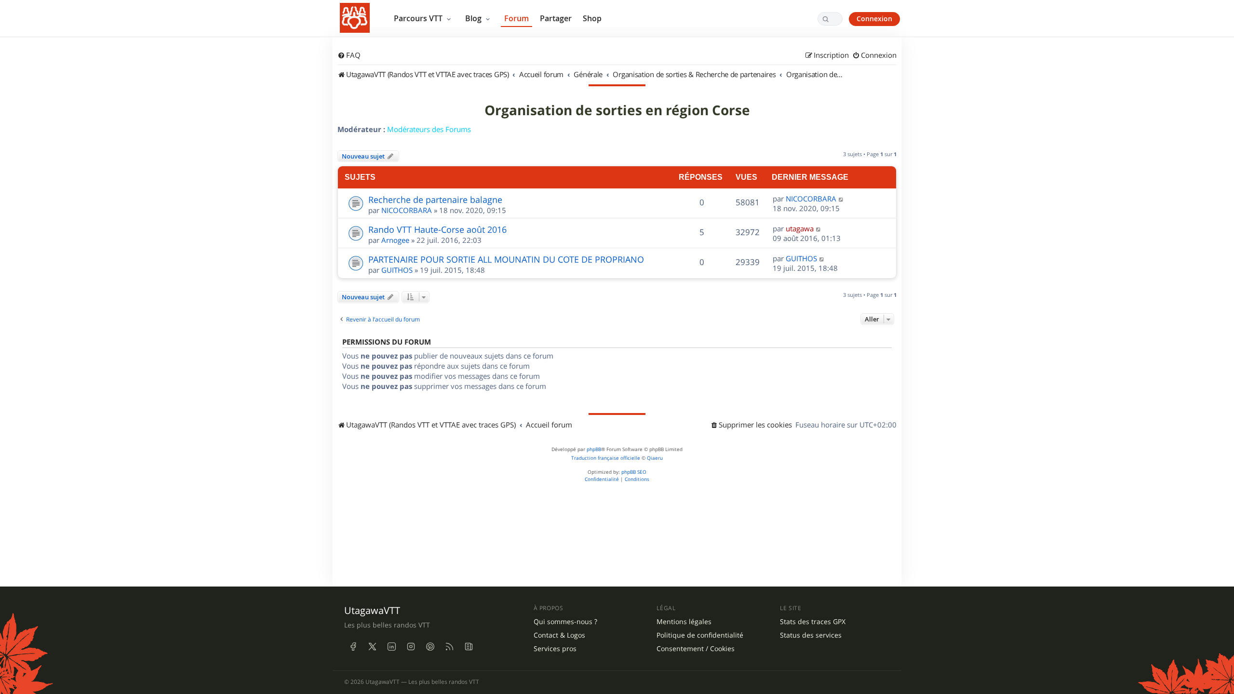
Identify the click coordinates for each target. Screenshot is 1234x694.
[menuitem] (349, 55)
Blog (474, 18)
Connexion (874, 18)
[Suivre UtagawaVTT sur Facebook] (353, 646)
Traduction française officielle (605, 458)
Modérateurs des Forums (429, 129)
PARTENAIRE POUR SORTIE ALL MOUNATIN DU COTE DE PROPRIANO (506, 259)
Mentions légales (684, 621)
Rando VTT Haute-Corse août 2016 (437, 229)
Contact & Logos (559, 635)
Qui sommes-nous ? (565, 621)
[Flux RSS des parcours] (449, 646)
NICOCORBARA (406, 210)
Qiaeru (655, 458)
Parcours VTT (419, 18)
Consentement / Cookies (696, 648)
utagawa (800, 228)
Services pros (555, 648)
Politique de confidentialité (700, 635)
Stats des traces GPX (812, 621)
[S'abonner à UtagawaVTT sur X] (372, 646)
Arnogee (395, 240)
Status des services (811, 635)
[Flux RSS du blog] (468, 646)
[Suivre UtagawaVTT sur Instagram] (410, 646)
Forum (516, 18)
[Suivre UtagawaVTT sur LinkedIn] (391, 646)
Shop (592, 18)
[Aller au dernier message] (841, 198)
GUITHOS (397, 270)
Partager (556, 18)
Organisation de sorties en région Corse (617, 110)
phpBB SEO (633, 472)
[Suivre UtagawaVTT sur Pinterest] (430, 646)
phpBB (594, 449)
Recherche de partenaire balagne (435, 199)
